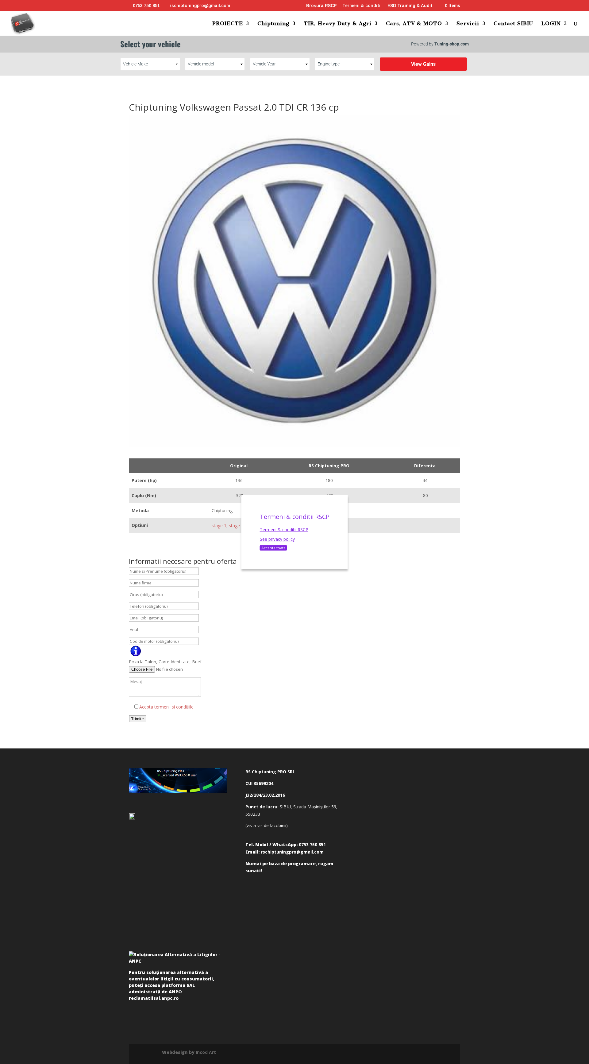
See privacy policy (277, 539)
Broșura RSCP (321, 5)
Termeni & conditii (362, 5)
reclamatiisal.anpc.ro (154, 998)
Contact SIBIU (513, 23)
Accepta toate (273, 548)
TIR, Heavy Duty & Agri (337, 23)
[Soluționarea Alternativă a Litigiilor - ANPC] (178, 959)
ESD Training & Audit (410, 5)
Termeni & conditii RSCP (284, 529)
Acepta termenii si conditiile (166, 707)
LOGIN (551, 23)
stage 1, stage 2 (228, 525)
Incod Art (206, 1052)
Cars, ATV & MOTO (414, 23)
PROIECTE (227, 23)
